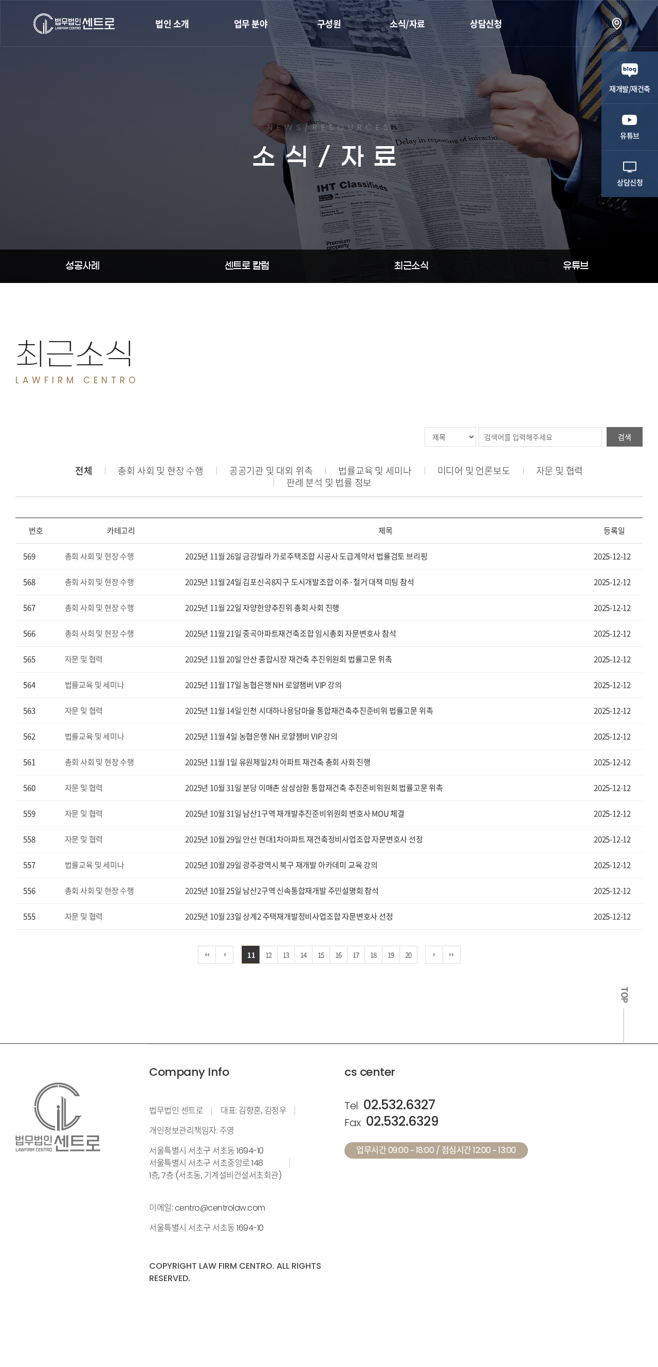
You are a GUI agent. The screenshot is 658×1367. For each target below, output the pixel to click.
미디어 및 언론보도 (473, 470)
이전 (224, 955)
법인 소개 (172, 23)
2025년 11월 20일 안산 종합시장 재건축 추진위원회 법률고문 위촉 (288, 659)
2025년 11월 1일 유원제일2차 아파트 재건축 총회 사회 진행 (278, 762)
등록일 (614, 530)
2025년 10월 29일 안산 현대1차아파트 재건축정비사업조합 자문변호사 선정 (304, 839)
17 (356, 955)
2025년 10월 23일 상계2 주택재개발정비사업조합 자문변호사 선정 (289, 916)
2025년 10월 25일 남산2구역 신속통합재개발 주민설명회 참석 (282, 890)
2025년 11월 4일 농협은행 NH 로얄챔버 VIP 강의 (261, 736)
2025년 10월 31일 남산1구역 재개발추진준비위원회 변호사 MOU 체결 (295, 813)
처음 (207, 955)
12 (268, 955)
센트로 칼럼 (247, 266)
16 (338, 955)
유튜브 (576, 266)
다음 (434, 955)
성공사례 (82, 266)
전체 (84, 470)
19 (391, 955)
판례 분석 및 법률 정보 (329, 482)
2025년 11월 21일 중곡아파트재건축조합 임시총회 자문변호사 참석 (290, 633)
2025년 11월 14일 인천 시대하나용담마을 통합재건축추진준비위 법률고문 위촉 (309, 710)
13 (286, 955)
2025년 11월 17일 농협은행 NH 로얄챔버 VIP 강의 (263, 684)
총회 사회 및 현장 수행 (160, 470)
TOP (624, 995)
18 (373, 955)
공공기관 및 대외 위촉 (271, 470)
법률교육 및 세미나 (374, 470)
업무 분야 (251, 23)
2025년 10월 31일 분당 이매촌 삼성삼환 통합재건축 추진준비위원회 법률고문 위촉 (314, 787)
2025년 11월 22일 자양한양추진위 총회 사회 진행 (262, 607)
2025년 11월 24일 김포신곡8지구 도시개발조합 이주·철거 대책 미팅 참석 (299, 582)
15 (321, 955)
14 (303, 955)
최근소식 (411, 266)
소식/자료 (407, 23)
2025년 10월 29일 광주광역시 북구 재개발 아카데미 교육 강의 (281, 865)
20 (408, 955)
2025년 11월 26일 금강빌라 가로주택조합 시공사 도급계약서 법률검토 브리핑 (306, 556)
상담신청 (486, 23)
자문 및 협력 (559, 470)
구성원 (329, 23)
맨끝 (452, 955)
